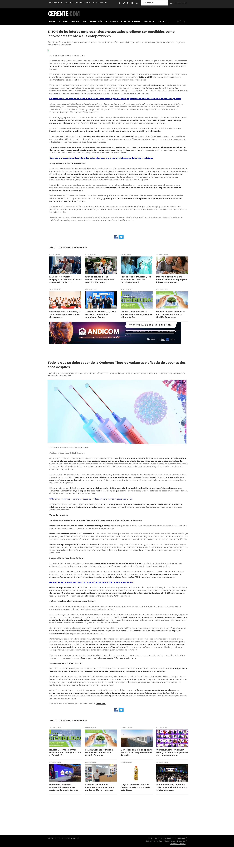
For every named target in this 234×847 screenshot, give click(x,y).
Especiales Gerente (83, 3)
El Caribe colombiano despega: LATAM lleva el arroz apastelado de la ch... (65, 279)
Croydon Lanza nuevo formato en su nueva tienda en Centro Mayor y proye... (99, 787)
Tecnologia (150, 841)
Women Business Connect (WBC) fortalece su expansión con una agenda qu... (172, 752)
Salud (159, 841)
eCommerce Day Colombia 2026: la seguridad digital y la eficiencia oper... (172, 787)
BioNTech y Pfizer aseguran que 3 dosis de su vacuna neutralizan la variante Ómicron (91, 582)
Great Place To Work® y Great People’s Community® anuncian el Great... (101, 314)
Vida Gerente (111, 21)
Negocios (63, 21)
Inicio (52, 21)
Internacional (78, 21)
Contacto (162, 21)
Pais (150, 838)
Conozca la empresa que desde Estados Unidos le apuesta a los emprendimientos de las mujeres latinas (101, 158)
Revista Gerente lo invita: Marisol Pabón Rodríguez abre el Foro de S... (136, 314)
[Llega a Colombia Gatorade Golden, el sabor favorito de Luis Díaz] (137, 773)
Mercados (168, 838)
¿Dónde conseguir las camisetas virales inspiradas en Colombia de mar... (99, 279)
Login (184, 3)
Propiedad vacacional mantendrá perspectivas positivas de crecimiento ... (63, 787)
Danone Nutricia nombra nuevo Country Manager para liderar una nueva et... (171, 279)
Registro (176, 3)
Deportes (181, 841)
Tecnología (95, 21)
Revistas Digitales (100, 3)
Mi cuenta (69, 3)
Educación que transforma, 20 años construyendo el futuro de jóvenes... (65, 314)
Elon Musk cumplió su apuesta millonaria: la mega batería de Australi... (136, 752)
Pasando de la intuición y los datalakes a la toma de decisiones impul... (136, 279)
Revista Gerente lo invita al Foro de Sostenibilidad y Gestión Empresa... (170, 314)
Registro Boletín (55, 3)
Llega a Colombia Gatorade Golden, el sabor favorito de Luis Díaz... (135, 787)
